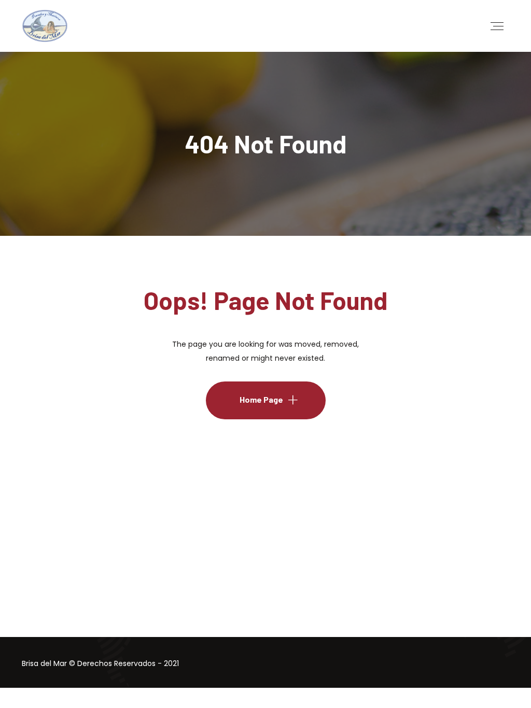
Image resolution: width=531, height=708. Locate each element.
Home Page (261, 399)
